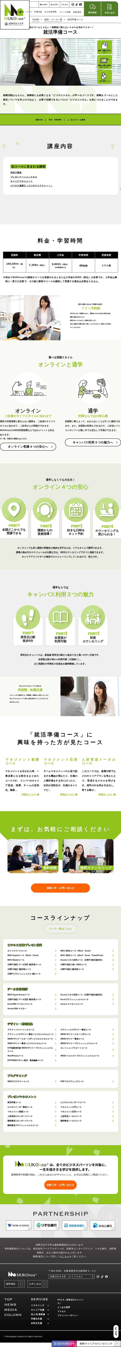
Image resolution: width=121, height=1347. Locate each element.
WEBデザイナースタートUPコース (75, 1034)
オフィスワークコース (17, 951)
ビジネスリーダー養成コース (20, 1107)
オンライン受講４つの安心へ (28, 446)
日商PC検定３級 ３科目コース (73, 964)
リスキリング (37, 1305)
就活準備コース (14, 1102)
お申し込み (35, 1284)
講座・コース (26, 12)
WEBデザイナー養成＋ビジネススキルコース (27, 1043)
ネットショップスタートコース (73, 1048)
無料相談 (11, 1284)
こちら (65, 1256)
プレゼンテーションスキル (23, 177)
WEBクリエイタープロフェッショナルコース (79, 1056)
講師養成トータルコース (71, 1121)
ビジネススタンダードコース (72, 1102)
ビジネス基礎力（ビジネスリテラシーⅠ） (31, 185)
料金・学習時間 (55, 120)
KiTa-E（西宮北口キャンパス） (70, 1301)
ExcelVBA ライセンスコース (20, 1004)
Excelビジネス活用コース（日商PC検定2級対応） (82, 960)
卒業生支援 (36, 1319)
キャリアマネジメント (21, 181)
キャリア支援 (37, 1310)
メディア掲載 (65, 12)
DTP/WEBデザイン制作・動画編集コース (25, 1060)
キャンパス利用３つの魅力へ (93, 442)
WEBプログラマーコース (18, 1081)
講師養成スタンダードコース (20, 1121)
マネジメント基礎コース (18, 1112)
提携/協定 (77, 12)
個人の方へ (44, 4)
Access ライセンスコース (71, 1004)
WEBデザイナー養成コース (72, 1039)
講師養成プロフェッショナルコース (23, 1125)
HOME (35, 19)
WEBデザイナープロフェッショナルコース (79, 1043)
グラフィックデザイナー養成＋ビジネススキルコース (31, 1034)
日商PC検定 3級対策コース (19, 969)
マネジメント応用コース (71, 1112)
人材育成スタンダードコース (20, 1116)
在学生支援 (36, 1323)
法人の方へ (55, 4)
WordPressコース (15, 1056)
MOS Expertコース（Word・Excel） (24, 955)
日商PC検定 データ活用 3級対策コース (24, 964)
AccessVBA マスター (17, 1008)
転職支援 (38, 12)
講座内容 (39, 120)
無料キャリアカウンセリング (96, 1343)
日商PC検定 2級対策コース (72, 969)
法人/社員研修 (51, 12)
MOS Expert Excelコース (19, 995)
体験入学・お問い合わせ (60, 888)
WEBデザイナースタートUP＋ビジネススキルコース (30, 1039)
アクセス (64, 4)
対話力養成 (16, 172)
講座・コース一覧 (53, 19)
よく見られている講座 (76, 120)
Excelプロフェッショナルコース (74, 999)
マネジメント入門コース (71, 1107)
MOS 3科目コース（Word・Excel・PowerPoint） (82, 955)
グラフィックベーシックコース (21, 1030)
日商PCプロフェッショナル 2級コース (24, 974)
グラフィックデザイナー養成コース (75, 1030)
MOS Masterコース (16, 960)
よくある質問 (64, 1307)
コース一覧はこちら (60, 928)
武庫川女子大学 (58, 1276)
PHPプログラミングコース (72, 1081)
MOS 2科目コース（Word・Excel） (76, 951)
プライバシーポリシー (68, 1315)
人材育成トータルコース (71, 1116)
